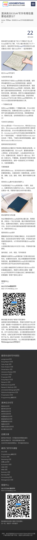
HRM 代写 (4, 467)
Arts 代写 (4, 452)
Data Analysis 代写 (7, 367)
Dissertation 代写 (6, 369)
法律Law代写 (5, 462)
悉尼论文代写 (5, 406)
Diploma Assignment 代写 (9, 392)
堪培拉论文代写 (6, 411)
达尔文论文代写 (6, 414)
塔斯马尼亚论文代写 (7, 427)
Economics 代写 (6, 464)
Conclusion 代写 (6, 374)
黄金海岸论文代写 (6, 419)
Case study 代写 (6, 364)
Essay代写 (21, 46)
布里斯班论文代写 (6, 416)
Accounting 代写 (6, 477)
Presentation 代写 (7, 395)
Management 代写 (7, 480)
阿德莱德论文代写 (6, 421)
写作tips (8, 20)
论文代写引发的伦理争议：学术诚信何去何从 (15, 443)
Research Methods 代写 (9, 387)
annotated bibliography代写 (10, 390)
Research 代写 (5, 382)
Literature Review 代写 (8, 372)
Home (3, 20)
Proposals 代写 (6, 377)
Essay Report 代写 (7, 362)
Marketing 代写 (6, 459)
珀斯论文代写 (5, 424)
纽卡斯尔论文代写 (6, 429)
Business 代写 (5, 472)
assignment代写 (6, 359)
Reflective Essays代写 (8, 385)
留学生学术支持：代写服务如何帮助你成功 (14, 438)
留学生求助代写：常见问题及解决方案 (13, 440)
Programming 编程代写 (8, 397)
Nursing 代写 (5, 475)
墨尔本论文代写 (6, 409)
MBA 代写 (4, 470)
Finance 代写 (5, 457)
